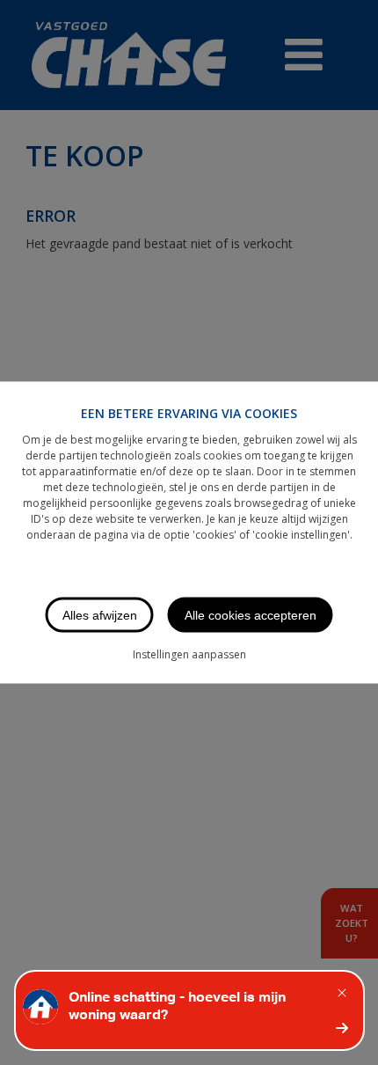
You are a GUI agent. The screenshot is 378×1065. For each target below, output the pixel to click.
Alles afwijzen (99, 615)
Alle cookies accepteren (250, 615)
